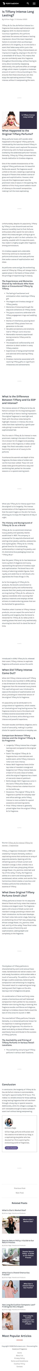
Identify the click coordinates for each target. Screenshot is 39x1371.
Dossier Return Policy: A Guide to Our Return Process (18, 1241)
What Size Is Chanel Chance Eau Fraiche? (16, 1274)
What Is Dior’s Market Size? (14, 1210)
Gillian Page (10, 1128)
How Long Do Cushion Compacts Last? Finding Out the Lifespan (18, 1306)
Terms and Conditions (19, 1361)
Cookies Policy (19, 1364)
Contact (20, 1366)
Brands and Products (18, 1213)
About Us (19, 1355)
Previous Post (19, 1188)
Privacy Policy (19, 1358)
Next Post (20, 1193)
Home (19, 1353)
